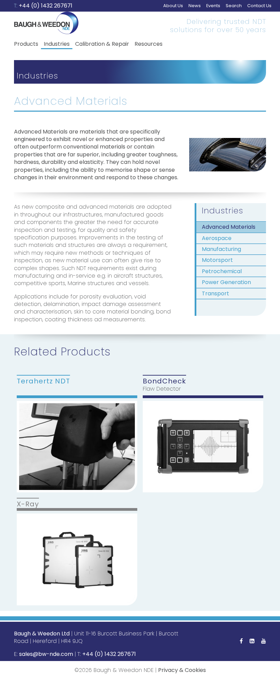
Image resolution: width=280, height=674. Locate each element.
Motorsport (217, 260)
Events (213, 6)
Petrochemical (222, 271)
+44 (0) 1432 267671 (45, 6)
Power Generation (226, 282)
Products (26, 44)
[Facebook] (241, 641)
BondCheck (164, 380)
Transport (215, 293)
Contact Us (259, 6)
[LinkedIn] (252, 641)
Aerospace (217, 238)
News (194, 6)
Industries (57, 44)
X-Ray (28, 503)
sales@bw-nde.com (46, 654)
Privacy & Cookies (182, 670)
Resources (149, 44)
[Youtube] (263, 641)
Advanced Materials (228, 227)
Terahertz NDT (43, 380)
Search (234, 6)
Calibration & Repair (102, 44)
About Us (173, 6)
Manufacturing (221, 249)
